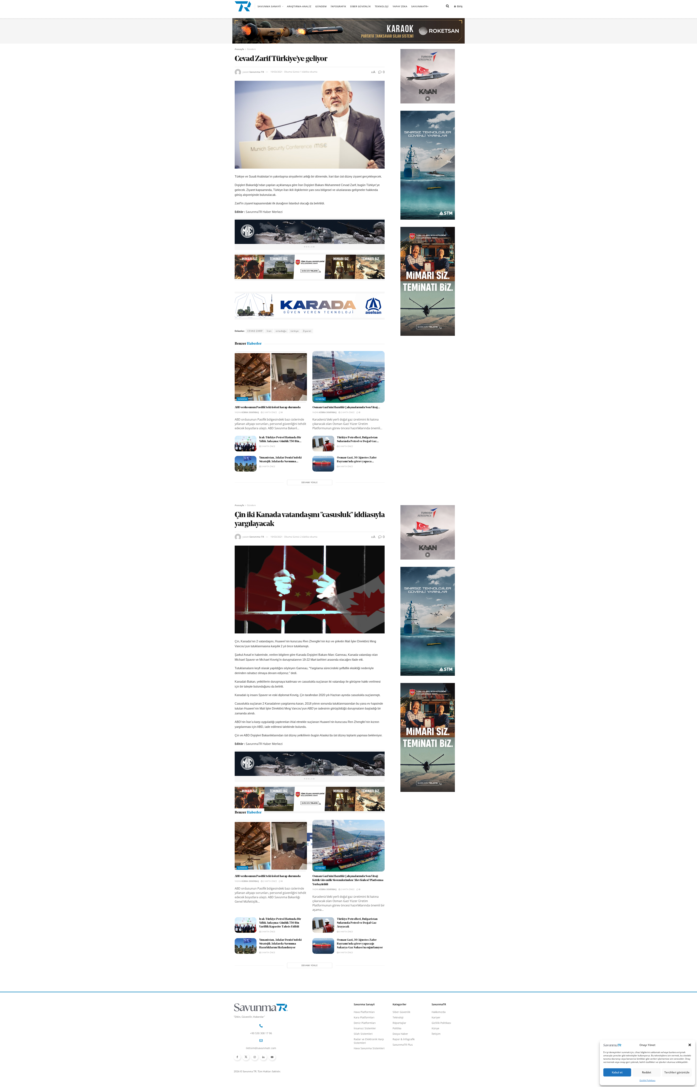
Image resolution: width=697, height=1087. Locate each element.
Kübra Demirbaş (250, 412)
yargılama (326, 863)
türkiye (295, 331)
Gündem (321, 6)
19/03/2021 (276, 71)
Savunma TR (256, 71)
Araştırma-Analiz (299, 6)
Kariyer (436, 1080)
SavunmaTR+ (420, 6)
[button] (690, 1045)
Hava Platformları (364, 1075)
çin (263, 863)
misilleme (310, 863)
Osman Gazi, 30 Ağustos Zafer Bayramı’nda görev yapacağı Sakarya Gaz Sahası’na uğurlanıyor (360, 1007)
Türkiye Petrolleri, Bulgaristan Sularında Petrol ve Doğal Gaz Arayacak (357, 986)
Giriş (459, 6)
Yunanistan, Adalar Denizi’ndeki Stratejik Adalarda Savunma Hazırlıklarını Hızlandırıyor (280, 1007)
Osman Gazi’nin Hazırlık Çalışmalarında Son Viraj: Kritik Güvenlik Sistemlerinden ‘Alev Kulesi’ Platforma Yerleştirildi (347, 943)
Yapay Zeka (400, 6)
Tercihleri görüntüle (677, 1072)
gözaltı (273, 863)
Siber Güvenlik (360, 6)
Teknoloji (382, 6)
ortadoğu (281, 331)
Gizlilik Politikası (647, 1080)
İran (269, 331)
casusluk (252, 863)
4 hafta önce (346, 466)
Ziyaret (307, 331)
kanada (296, 863)
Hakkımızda (439, 1075)
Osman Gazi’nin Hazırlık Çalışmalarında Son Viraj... (346, 407)
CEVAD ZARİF (255, 331)
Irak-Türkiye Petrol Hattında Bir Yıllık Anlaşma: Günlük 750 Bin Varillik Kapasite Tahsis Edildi (280, 986)
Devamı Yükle (309, 482)
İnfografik (338, 6)
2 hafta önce (269, 412)
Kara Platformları (364, 1080)
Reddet (646, 1072)
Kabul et (617, 1072)
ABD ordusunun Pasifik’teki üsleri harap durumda (268, 407)
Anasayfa (239, 49)
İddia (284, 863)
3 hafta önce (268, 446)
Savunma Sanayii (269, 6)
